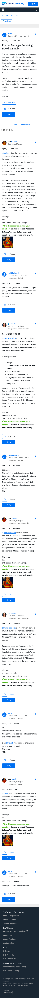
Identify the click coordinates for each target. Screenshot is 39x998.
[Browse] (4, 9)
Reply (8, 114)
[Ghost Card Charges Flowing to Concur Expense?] (33, 125)
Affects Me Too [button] (9, 102)
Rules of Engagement (11, 915)
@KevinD (9, 743)
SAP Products (8, 955)
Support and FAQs (10, 923)
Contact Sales (8, 943)
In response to (15, 278)
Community (19, 4)
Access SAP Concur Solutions (14, 931)
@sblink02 (6, 153)
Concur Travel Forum (12, 15)
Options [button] (7, 21)
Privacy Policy (7, 983)
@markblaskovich (9, 338)
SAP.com (6, 951)
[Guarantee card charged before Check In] (37, 125)
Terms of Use (16, 983)
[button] (35, 34)
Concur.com (7, 935)
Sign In (33, 4)
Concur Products (9, 939)
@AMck (5, 794)
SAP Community (9, 959)
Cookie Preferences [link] (22, 985)
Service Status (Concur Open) (14, 967)
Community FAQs (9, 919)
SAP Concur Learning (11, 971)
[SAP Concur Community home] (8, 3)
